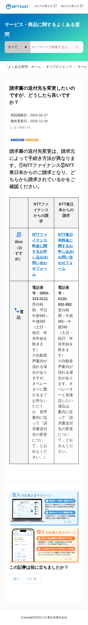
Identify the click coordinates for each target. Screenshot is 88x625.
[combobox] (44, 47)
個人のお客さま (70, 5)
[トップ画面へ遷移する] (17, 7)
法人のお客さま (43, 5)
